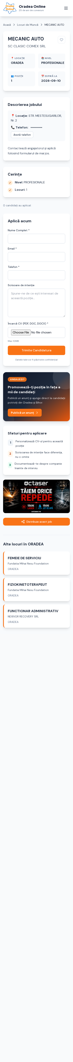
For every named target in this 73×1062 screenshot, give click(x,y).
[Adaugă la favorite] (61, 39)
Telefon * (13, 267)
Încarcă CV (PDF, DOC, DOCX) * (28, 323)
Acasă (7, 24)
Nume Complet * (19, 230)
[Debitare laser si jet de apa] (36, 496)
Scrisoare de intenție (21, 285)
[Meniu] (66, 8)
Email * (12, 248)
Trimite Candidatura (36, 350)
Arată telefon (22, 134)
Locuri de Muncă (27, 24)
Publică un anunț (22, 412)
